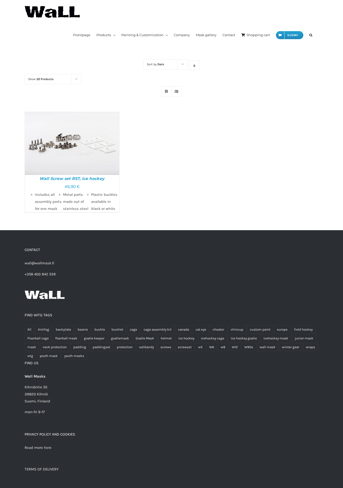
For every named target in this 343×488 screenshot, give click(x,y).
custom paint (260, 329)
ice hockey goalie (244, 338)
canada (183, 329)
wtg (30, 356)
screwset (185, 347)
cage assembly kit (158, 329)
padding (79, 347)
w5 (200, 347)
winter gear (290, 347)
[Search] (310, 35)
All (29, 329)
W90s (248, 347)
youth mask (49, 356)
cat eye (201, 329)
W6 (211, 347)
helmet (166, 338)
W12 (235, 347)
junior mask (304, 338)
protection (125, 347)
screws (165, 347)
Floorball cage (38, 338)
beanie (83, 329)
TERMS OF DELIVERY (42, 469)
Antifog (43, 329)
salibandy (146, 347)
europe (282, 329)
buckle (99, 329)
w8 (223, 347)
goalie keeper (94, 338)
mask (31, 347)
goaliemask (120, 338)
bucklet (117, 329)
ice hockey (186, 338)
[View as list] (176, 91)
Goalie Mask (145, 338)
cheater (218, 329)
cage (133, 329)
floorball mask (66, 338)
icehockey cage (212, 338)
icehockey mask (275, 338)
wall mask (267, 347)
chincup (237, 329)
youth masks (74, 356)
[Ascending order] (194, 65)
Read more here (38, 447)
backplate (63, 329)
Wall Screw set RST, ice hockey (71, 178)
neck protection (55, 347)
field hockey (303, 329)
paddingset (101, 347)
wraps (310, 347)
